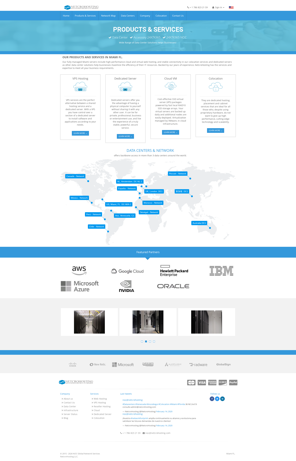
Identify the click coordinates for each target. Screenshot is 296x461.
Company (145, 15)
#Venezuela (140, 404)
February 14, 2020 (164, 411)
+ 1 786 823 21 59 (198, 7)
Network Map (108, 15)
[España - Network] (140, 193)
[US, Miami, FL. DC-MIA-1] (102, 199)
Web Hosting (100, 398)
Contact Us (178, 15)
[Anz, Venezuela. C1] (111, 211)
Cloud (96, 410)
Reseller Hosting (102, 406)
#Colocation (164, 404)
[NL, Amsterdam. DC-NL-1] (146, 186)
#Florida (181, 404)
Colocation (161, 15)
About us (68, 398)
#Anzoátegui (152, 404)
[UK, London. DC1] (141, 186)
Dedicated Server (102, 414)
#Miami (173, 404)
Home (66, 15)
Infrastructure (70, 410)
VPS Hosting (99, 402)
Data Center (69, 406)
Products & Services (85, 15)
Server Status (70, 414)
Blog (65, 418)
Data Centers (128, 15)
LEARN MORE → (80, 133)
